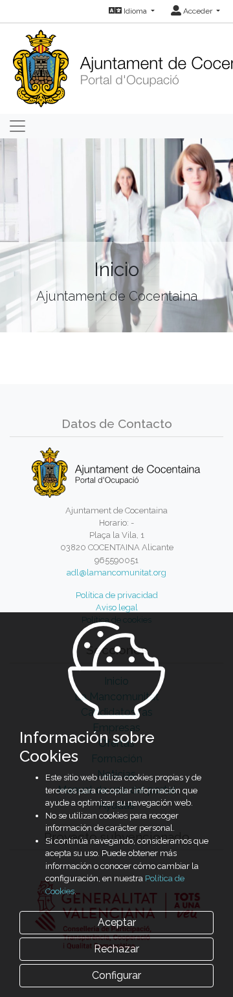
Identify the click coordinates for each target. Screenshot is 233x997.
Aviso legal (117, 607)
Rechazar (116, 949)
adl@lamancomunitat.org (116, 572)
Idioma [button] (135, 11)
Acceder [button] (197, 11)
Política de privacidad (117, 595)
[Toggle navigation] (17, 126)
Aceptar (117, 922)
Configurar (116, 975)
